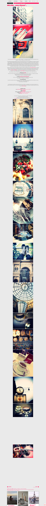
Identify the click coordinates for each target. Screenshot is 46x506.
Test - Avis (18, 3)
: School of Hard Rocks (24, 93)
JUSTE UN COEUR (19, 89)
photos (20, 489)
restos (22, 489)
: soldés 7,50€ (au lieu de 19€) (24, 92)
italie (14, 489)
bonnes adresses (11, 489)
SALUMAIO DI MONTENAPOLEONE (24, 76)
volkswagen (17, 490)
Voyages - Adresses (22, 3)
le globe (16, 489)
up (13, 490)
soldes (30, 91)
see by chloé (24, 489)
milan (18, 489)
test (27, 489)
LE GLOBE (24, 72)
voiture (15, 490)
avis (8, 489)
